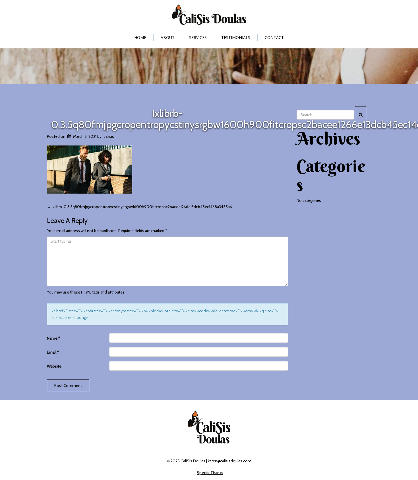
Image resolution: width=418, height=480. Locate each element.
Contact (274, 37)
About (168, 37)
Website (54, 366)
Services (198, 37)
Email (53, 352)
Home (140, 37)
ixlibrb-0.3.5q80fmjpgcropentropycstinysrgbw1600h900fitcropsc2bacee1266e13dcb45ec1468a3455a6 (139, 206)
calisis (109, 136)
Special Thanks (210, 472)
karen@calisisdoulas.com (229, 460)
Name (53, 338)
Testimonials (235, 37)
